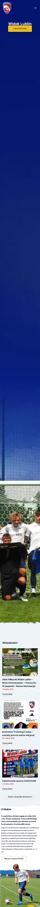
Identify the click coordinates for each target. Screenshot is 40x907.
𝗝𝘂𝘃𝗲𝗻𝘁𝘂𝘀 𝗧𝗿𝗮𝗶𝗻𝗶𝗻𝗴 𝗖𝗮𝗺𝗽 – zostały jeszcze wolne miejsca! (18, 733)
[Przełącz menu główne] (35, 8)
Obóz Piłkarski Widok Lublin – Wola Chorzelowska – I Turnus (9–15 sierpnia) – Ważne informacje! (19, 683)
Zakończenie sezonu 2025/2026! (19, 781)
